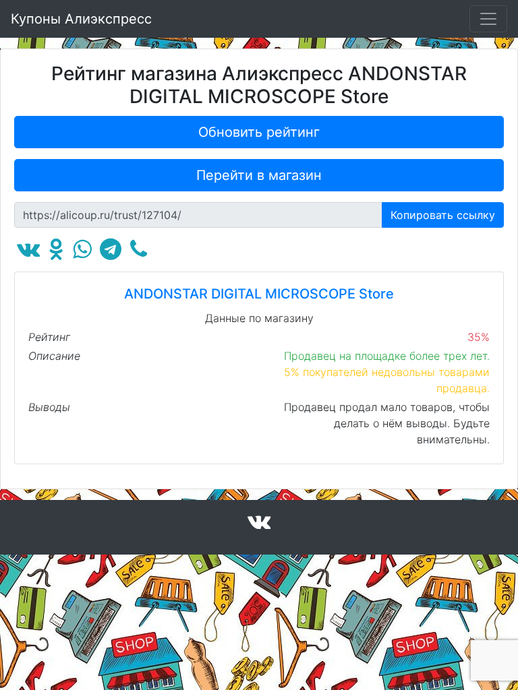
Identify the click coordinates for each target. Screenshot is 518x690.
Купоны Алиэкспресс (81, 19)
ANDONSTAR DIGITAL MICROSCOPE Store (259, 294)
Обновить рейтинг (259, 132)
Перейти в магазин (259, 175)
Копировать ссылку (443, 215)
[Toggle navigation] (488, 18)
